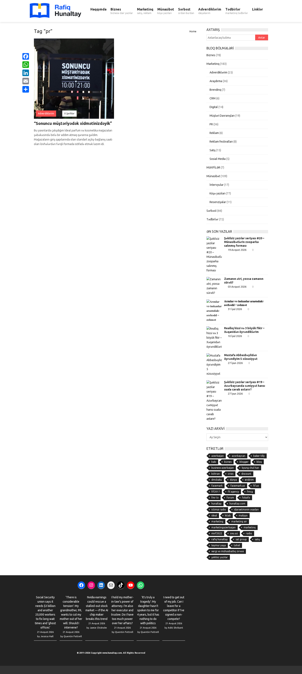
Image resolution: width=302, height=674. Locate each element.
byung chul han (250, 467)
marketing (217, 521)
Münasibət (165, 10)
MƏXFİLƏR (213, 167)
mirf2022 (216, 533)
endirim (249, 479)
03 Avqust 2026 (237, 286)
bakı (213, 461)
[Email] (26, 81)
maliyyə (243, 515)
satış (257, 539)
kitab (228, 515)
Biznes (122, 10)
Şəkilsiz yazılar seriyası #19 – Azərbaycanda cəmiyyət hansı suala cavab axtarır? (244, 385)
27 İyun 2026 (235, 362)
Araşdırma (216, 81)
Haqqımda (98, 9)
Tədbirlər (236, 10)
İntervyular (217, 184)
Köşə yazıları (217, 193)
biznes (228, 461)
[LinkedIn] (26, 73)
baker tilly (259, 455)
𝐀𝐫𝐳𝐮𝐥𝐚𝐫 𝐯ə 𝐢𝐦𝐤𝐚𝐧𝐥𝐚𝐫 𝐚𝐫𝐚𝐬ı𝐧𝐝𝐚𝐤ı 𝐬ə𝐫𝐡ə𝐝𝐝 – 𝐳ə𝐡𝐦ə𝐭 (243, 303)
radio (249, 533)
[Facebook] (26, 56)
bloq (259, 461)
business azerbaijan (222, 467)
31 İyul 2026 (235, 309)
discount (246, 473)
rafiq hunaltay (219, 539)
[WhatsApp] (26, 64)
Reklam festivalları (221, 141)
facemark (216, 485)
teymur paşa (218, 545)
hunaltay (216, 503)
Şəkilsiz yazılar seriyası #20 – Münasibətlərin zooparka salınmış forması (244, 242)
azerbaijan (217, 455)
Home (192, 31)
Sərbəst (186, 10)
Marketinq (145, 10)
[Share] (26, 89)
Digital (214, 107)
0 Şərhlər (69, 113)
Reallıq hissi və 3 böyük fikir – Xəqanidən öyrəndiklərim (244, 330)
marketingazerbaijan (223, 527)
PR (211, 124)
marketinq (250, 527)
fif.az (256, 485)
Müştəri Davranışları (222, 115)
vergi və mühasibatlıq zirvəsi (227, 551)
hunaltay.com (237, 503)
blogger (244, 461)
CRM (213, 98)
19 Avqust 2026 (237, 249)
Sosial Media (218, 158)
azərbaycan (238, 455)
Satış (213, 150)
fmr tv (215, 497)
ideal (214, 515)
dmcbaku (216, 479)
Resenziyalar (218, 202)
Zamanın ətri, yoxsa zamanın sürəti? (243, 280)
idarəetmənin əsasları (246, 509)
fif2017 (215, 491)
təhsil (237, 545)
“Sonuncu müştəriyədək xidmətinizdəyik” (73, 123)
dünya (233, 479)
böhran (215, 473)
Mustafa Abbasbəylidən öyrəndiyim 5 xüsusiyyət (240, 356)
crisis (230, 473)
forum (230, 497)
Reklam (214, 133)
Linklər (257, 9)
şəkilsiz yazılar (219, 557)
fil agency (233, 491)
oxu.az (234, 533)
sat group (241, 539)
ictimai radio (218, 509)
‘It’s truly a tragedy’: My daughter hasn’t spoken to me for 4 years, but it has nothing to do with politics (148, 610)
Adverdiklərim (209, 10)
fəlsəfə (246, 497)
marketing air (239, 521)
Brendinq (215, 89)
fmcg (250, 491)
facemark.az (238, 485)
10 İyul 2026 (235, 336)
